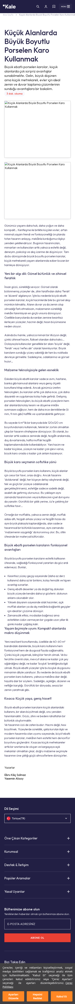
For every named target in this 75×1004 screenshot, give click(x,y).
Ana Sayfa (8, 14)
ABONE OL (37, 937)
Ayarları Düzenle (13, 996)
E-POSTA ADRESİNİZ (21, 924)
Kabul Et (61, 996)
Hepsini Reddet (37, 996)
